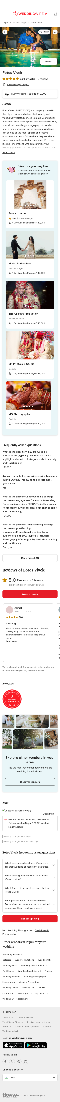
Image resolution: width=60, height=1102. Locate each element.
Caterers (6, 960)
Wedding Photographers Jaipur (17, 836)
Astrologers (24, 993)
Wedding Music (9, 965)
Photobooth (8, 993)
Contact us (7, 1017)
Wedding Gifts (45, 960)
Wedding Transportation (32, 965)
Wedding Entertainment (29, 971)
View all (48, 61)
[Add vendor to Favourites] (55, 32)
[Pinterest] (19, 1061)
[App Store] (13, 1048)
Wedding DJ (28, 987)
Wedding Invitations (24, 960)
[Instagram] (25, 1061)
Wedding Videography (35, 976)
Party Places (40, 993)
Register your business (38, 1022)
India (12, 1077)
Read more (8, 152)
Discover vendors (30, 782)
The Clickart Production (23, 313)
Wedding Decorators (29, 982)
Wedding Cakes (10, 987)
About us (6, 1026)
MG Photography (19, 414)
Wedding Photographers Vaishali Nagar (20, 841)
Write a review (30, 594)
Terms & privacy (25, 1017)
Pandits (41, 987)
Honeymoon (8, 982)
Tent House (8, 971)
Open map (48, 813)
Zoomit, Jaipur (18, 213)
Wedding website (10, 1031)
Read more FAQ (30, 558)
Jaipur (5, 22)
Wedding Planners (11, 976)
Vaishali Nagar (20, 22)
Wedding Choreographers (15, 999)
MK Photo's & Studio (21, 364)
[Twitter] (12, 1061)
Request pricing (30, 918)
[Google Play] (36, 1048)
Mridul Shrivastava (20, 263)
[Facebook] (5, 1061)
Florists (48, 971)
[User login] (55, 14)
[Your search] (4, 32)
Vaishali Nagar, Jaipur (18, 84)
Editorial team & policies (27, 1026)
